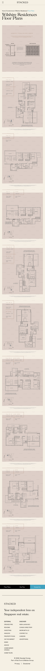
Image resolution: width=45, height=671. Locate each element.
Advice (6, 645)
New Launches (24, 624)
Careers (22, 636)
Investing (7, 630)
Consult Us (37, 587)
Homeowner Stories (8, 649)
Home (4, 11)
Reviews (7, 627)
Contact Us (23, 633)
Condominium (10, 11)
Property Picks (9, 636)
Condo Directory (25, 627)
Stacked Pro (8, 624)
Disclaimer (26, 663)
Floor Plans (31, 11)
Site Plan (22, 587)
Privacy (17, 663)
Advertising (23, 639)
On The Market (9, 639)
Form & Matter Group (26, 660)
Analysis (7, 633)
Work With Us (24, 630)
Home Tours (8, 653)
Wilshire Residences (21, 11)
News (6, 642)
